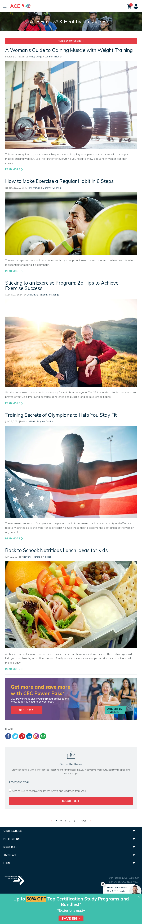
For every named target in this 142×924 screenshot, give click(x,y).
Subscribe (69, 801)
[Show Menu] (5, 6)
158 (83, 821)
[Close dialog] (138, 896)
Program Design (45, 421)
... (78, 821)
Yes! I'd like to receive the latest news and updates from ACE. (49, 791)
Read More (13, 169)
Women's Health (53, 56)
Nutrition (47, 556)
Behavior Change (52, 187)
